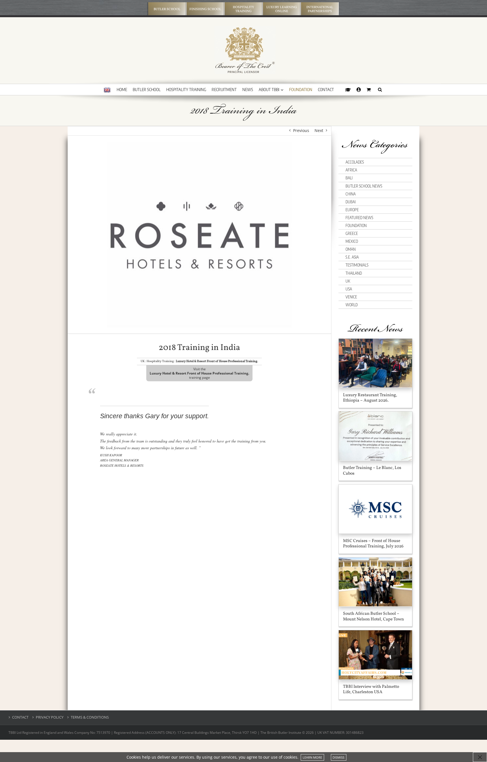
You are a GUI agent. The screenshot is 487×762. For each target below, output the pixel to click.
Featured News (359, 217)
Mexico (352, 241)
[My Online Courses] (348, 89)
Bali (349, 177)
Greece (352, 233)
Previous (301, 130)
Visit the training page (199, 373)
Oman (351, 249)
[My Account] (359, 89)
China (351, 193)
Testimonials (357, 265)
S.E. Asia (352, 257)
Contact (20, 717)
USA (349, 289)
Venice (351, 296)
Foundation (356, 225)
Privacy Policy (49, 717)
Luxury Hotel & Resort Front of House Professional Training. (217, 361)
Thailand (354, 273)
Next (319, 130)
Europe (352, 209)
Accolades (355, 162)
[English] (107, 90)
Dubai (351, 201)
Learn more (312, 757)
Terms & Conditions (90, 717)
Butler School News (364, 186)
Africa (351, 170)
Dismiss (338, 757)
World (352, 304)
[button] (380, 89)
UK (348, 281)
